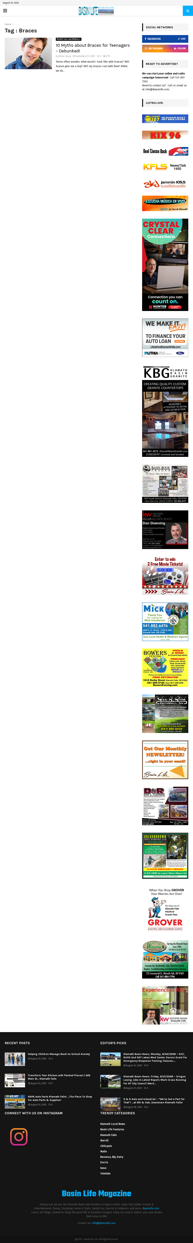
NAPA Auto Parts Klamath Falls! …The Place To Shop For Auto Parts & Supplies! (60, 1098)
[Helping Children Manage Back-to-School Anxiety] (15, 1059)
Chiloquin (106, 1146)
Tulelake (105, 1173)
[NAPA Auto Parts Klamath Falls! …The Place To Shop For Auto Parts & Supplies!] (15, 1102)
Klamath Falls (108, 1135)
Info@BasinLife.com (104, 1223)
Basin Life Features (112, 1129)
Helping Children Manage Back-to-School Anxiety (59, 1054)
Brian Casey (65, 56)
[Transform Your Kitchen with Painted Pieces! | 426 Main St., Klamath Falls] (15, 1080)
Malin (103, 1151)
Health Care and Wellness (68, 39)
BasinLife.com (151, 1208)
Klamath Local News (112, 1124)
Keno (103, 1168)
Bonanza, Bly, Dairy (111, 1157)
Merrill (104, 1140)
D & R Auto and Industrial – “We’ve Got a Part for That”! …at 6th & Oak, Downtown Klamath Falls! (154, 1100)
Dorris (104, 1162)
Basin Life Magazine (96, 1194)
